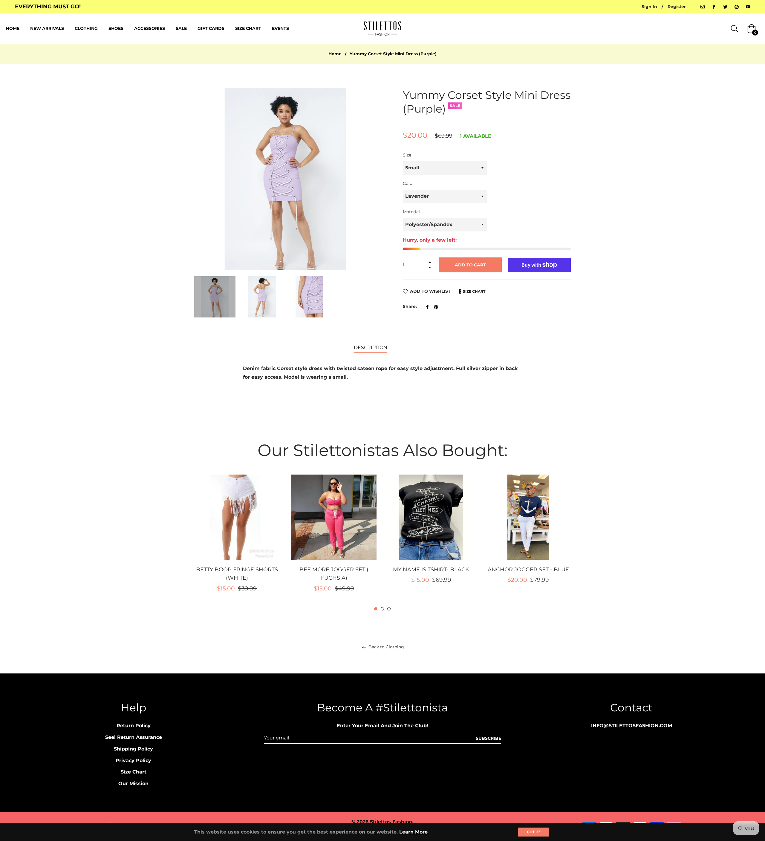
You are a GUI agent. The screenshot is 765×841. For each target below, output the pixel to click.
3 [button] (389, 608)
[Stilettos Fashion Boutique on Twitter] (725, 6)
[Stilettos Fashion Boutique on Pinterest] (737, 6)
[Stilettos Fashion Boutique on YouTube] (748, 6)
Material (411, 211)
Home (335, 53)
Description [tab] (370, 347)
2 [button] (382, 608)
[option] (236, 543)
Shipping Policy (133, 749)
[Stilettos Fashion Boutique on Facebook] (714, 6)
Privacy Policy (133, 760)
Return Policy (134, 725)
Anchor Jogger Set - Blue (528, 569)
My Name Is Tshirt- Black (431, 569)
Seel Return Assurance (133, 737)
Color (408, 183)
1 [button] (375, 608)
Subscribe (488, 738)
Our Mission (133, 783)
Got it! (533, 832)
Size (407, 155)
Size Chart (473, 291)
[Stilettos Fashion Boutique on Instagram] (702, 6)
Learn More (413, 832)
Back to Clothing (385, 647)
